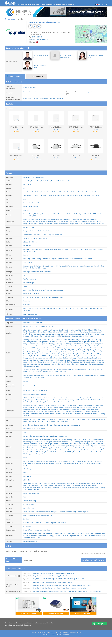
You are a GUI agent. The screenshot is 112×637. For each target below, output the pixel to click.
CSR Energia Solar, (42, 344)
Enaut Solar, (81, 344)
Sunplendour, (52, 372)
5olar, (25, 440)
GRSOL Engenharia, (63, 348)
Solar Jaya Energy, (58, 425)
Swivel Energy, (60, 452)
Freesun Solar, (70, 346)
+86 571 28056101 (37, 37)
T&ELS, (67, 452)
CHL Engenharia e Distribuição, (33, 272)
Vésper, (101, 364)
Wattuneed (27, 184)
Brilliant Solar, (28, 436)
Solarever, (100, 249)
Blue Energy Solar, (29, 342)
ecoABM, (32, 266)
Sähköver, (36, 394)
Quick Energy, (34, 336)
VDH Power (88, 259)
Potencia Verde (28, 476)
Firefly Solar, (52, 370)
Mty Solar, (94, 446)
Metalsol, (79, 352)
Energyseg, (40, 346)
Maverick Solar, (77, 370)
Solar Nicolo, (44, 297)
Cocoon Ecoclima (28, 227)
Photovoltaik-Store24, (80, 221)
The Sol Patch (27, 262)
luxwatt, (45, 410)
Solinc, (98, 444)
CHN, (89, 440)
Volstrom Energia (33, 366)
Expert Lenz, (32, 330)
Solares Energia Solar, (89, 358)
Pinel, (101, 400)
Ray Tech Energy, (36, 356)
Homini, (93, 444)
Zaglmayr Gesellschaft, (72, 336)
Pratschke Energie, (29, 412)
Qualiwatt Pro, (28, 216)
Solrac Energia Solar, (30, 362)
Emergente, (52, 375)
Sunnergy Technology (56, 297)
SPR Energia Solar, (74, 362)
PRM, (99, 354)
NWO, (25, 463)
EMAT (25, 199)
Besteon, (26, 266)
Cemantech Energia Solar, (81, 342)
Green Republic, (78, 444)
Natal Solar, (38, 354)
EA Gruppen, (85, 220)
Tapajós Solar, (56, 364)
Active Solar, (38, 340)
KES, (35, 334)
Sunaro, (95, 414)
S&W (24, 432)
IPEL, (69, 350)
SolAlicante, (62, 512)
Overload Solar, (82, 354)
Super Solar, (27, 203)
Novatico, (75, 266)
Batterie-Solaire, (28, 214)
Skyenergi (26, 305)
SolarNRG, (52, 463)
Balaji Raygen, (41, 419)
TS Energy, (102, 488)
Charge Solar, (43, 195)
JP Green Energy (28, 283)
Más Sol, (88, 446)
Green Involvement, (65, 461)
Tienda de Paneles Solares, (87, 452)
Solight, (73, 360)
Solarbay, (45, 450)
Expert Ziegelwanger (86, 336)
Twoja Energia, (28, 490)
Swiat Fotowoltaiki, (33, 486)
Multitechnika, (92, 486)
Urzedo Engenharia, (81, 364)
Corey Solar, (35, 249)
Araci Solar (102, 553)
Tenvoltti (43, 394)
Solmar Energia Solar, (97, 360)
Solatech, (34, 402)
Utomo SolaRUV (43, 238)
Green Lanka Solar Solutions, (32, 515)
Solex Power (95, 195)
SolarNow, (49, 336)
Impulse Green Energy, (44, 235)
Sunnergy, (29, 251)
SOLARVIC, (58, 181)
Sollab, (70, 488)
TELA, (63, 336)
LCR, (25, 508)
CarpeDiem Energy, (53, 220)
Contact (70, 632)
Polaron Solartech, (88, 370)
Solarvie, (65, 181)
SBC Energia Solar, (91, 356)
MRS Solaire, (61, 400)
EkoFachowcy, (71, 484)
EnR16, (89, 398)
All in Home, (51, 440)
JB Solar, (44, 259)
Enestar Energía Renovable (32, 386)
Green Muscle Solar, (73, 534)
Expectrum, (39, 444)
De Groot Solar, (28, 461)
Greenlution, (40, 408)
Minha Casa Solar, (65, 192)
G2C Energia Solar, (37, 348)
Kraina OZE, (69, 486)
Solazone (50, 326)
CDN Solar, (35, 195)
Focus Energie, (48, 444)
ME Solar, (39, 221)
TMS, (71, 452)
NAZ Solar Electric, (29, 536)
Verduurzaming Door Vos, (88, 463)
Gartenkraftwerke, (29, 408)
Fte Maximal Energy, (71, 408)
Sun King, (42, 452)
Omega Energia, (63, 354)
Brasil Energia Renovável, (43, 342)
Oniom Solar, (72, 354)
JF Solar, (33, 177)
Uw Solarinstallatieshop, (77, 259)
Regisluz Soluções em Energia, (59, 356)
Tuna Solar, (99, 452)
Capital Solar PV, (28, 326)
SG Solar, (39, 463)
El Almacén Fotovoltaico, (51, 290)
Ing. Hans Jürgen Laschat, (94, 332)
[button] (97, 4)
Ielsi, (102, 444)
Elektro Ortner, (38, 332)
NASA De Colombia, (88, 375)
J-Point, (56, 266)
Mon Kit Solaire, (69, 214)
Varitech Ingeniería (83, 512)
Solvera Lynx (31, 508)
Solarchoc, (45, 214)
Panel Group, (39, 448)
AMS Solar (26, 480)
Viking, (25, 366)
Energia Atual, (90, 344)
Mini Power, (65, 221)
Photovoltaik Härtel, (79, 410)
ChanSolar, (80, 406)
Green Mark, (43, 486)
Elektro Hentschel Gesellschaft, (77, 330)
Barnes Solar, (27, 534)
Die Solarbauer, (79, 414)
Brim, (63, 440)
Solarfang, (87, 412)
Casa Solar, (77, 440)
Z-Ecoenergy (42, 268)
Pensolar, (42, 436)
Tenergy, (76, 452)
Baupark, (38, 220)
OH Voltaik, (69, 334)
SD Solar (35, 216)
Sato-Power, (36, 297)
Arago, (25, 484)
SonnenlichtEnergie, (67, 224)
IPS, (70, 370)
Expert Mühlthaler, (59, 334)
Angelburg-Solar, (42, 406)
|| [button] (103, 4)
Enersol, (96, 442)
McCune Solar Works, (54, 308)
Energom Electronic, (30, 231)
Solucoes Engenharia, (44, 362)
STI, (24, 251)
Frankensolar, (74, 195)
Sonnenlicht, (57, 336)
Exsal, (31, 242)
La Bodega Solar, (63, 249)
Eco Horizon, (27, 429)
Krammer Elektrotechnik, (45, 334)
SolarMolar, (27, 406)
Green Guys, (54, 461)
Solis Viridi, (79, 360)
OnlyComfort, (28, 488)
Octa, (57, 410)
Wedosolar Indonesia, (30, 238)
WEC (24, 275)
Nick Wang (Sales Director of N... (65, 57)
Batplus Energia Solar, (41, 375)
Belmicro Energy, (46, 192)
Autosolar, (31, 290)
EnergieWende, (72, 344)
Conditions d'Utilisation (38, 632)
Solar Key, (65, 259)
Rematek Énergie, (85, 195)
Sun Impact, (82, 488)
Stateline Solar (35, 538)
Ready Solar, (27, 372)
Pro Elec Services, (93, 400)
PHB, (73, 192)
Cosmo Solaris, (37, 534)
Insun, (63, 486)
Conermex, (27, 249)
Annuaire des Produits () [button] (28, 4)
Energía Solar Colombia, (69, 375)
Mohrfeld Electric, (99, 534)
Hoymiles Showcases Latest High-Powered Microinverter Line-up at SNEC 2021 (58, 579)
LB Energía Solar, (73, 446)
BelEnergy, (55, 192)
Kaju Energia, (91, 350)
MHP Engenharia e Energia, (91, 352)
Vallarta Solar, (35, 454)
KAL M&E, (36, 436)
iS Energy (36, 242)
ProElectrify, (40, 412)
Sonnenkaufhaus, (68, 414)
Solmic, (97, 375)
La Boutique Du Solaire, (49, 400)
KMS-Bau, (38, 410)
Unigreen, (53, 523)
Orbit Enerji (27, 526)
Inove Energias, (37, 350)
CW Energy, (52, 344)
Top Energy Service (64, 402)
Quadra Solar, (98, 370)
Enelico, (58, 375)
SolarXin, (54, 421)
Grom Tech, (57, 486)
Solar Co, (39, 450)
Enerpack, (83, 398)
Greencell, (34, 390)
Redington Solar (57, 235)
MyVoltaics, (51, 410)
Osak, (30, 463)
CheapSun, (27, 177)
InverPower (27, 246)
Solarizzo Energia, (29, 360)
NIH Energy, (50, 536)
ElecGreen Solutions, (63, 195)
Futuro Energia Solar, (82, 346)
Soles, (41, 249)
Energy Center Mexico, (45, 446)
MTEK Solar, (31, 354)
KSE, (34, 221)
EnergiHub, (34, 425)
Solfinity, (32, 268)
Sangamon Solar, (74, 536)
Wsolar (61, 290)
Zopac (25, 465)
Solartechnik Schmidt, (37, 414)
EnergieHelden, (96, 484)
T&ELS (35, 251)
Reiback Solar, (73, 356)
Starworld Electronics (38, 203)
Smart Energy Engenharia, (37, 358)
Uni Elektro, (87, 224)
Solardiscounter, (65, 220)
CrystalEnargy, (51, 419)
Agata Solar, (47, 340)
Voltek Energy (64, 436)
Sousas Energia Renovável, (59, 362)
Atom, (30, 484)
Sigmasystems (42, 390)
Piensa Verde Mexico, (58, 448)
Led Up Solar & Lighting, (80, 461)
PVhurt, (26, 268)
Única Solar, (71, 364)
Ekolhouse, (39, 266)
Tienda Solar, (91, 450)
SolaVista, (58, 360)
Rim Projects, (46, 421)
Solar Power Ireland (38, 429)
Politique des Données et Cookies (56, 632)
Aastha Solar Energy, (30, 235)
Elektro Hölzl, (92, 330)
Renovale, (81, 356)
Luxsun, (82, 446)
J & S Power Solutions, (98, 419)
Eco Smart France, (60, 398)
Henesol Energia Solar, (77, 348)
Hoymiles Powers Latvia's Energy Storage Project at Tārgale (52, 582)
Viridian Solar (61, 372)
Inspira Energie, (28, 400)
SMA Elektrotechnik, (50, 412)
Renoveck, (93, 448)
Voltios (42, 454)
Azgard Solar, (44, 370)
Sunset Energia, (32, 364)
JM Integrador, (82, 350)
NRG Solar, (31, 448)
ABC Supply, (27, 308)
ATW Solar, (27, 425)
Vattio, (67, 442)
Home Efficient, (28, 530)
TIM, (36, 268)
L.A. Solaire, (37, 400)
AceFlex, (34, 406)
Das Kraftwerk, (41, 330)
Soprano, (89, 192)
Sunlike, (96, 488)
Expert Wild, (58, 332)
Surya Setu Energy (62, 421)
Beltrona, (44, 220)
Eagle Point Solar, (61, 534)
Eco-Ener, (73, 442)
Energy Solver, (31, 346)
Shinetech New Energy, (36, 224)
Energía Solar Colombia (30, 207)
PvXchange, (92, 221)
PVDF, (95, 214)
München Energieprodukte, (51, 221)
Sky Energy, (41, 402)
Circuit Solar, (52, 195)
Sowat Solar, (54, 402)
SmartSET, (49, 358)
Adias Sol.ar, (27, 192)
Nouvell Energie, (70, 400)
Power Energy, (70, 448)
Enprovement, (28, 221)
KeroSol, (98, 350)
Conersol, (51, 398)
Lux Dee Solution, (29, 523)
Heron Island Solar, (63, 370)
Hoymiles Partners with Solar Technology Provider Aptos (51, 576)
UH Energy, (27, 454)
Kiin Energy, (64, 446)
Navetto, (59, 259)
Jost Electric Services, (85, 408)
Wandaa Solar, (95, 224)
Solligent (26, 210)
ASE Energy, (38, 214)
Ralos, (31, 394)
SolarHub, (52, 450)
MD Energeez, (51, 259)
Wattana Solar (61, 523)
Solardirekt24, (48, 224)
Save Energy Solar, (82, 249)
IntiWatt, (26, 323)
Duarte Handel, (76, 220)
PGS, (56, 536)
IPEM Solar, (54, 249)
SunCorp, (96, 362)
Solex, (85, 450)
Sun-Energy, (69, 440)
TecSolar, (64, 364)
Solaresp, (99, 358)
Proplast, (101, 266)
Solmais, (83, 192)
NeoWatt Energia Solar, (50, 354)
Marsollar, (72, 352)
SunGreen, (89, 488)
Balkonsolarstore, (29, 220)
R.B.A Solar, (27, 402)
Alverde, (36, 440)
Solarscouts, (57, 224)
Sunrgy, (102, 308)
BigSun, (101, 340)
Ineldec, (79, 375)
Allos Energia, (63, 340)
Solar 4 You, (61, 412)
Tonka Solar (40, 177)
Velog (25, 286)
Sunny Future (42, 377)
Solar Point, (64, 488)
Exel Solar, (46, 249)
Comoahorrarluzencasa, (43, 512)
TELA (69, 181)
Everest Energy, (71, 419)
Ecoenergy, (59, 344)
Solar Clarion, (31, 450)
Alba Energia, (55, 340)
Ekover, (45, 266)
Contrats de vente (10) (12, 585)
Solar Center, (92, 249)
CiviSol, (90, 214)
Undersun (36, 490)
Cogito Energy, (43, 484)
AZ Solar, (26, 242)
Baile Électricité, (36, 398)
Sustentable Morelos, (58, 442)
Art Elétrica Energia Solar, (76, 340)
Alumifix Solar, (36, 192)
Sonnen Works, (100, 450)
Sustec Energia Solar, (44, 364)
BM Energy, (27, 259)
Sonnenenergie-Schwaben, (53, 414)
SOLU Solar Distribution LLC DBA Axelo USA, (85, 308)
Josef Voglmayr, (28, 334)
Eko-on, (64, 484)
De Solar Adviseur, (40, 461)
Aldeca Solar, (43, 440)
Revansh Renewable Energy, (32, 421)
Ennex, (48, 461)
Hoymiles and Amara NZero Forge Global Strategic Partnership (53, 573)
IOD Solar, (64, 350)
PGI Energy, (72, 249)
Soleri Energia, (66, 360)
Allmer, (25, 330)
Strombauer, (78, 224)
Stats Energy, (59, 463)
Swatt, (96, 266)
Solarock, (79, 450)
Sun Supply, (34, 377)
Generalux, (56, 444)
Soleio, (47, 402)
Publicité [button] (71, 4)
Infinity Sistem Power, (30, 446)
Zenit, (35, 488)
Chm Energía (27, 469)
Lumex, (90, 461)
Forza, (64, 346)
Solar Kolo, (56, 488)
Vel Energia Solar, (93, 364)
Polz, (53, 181)
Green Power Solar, (66, 444)
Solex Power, (43, 372)
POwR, (99, 214)
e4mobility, (27, 181)
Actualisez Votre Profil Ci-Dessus (93, 560)
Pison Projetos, (92, 354)
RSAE (25, 473)
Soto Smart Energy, (29, 452)
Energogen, (27, 390)
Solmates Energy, (71, 512)
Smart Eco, (40, 488)
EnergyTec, (54, 512)
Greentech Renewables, (39, 308)
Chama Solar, (94, 342)
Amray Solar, (27, 195)
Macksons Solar (47, 515)
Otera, (34, 463)
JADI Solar (26, 519)
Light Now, (77, 486)
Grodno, (51, 266)
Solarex (25, 255)
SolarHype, (42, 336)
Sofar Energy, (48, 488)
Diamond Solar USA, (48, 534)
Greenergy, (87, 444)
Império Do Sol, (90, 348)
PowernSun (27, 301)
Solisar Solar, (99, 406)
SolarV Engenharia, (41, 360)
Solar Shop (47, 272)
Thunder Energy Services (42, 530)
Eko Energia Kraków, (54, 484)
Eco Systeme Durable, (73, 398)
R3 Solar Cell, (27, 297)
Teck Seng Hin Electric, (53, 436)
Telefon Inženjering (29, 279)
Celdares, (84, 440)
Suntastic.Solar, (46, 181)
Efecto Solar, (39, 290)
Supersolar (36, 294)
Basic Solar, (93, 220)
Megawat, (62, 266)
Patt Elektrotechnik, (65, 410)
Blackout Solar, (36, 181)
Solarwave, (51, 360)
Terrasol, (26, 416)
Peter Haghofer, (78, 334)
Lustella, (30, 440)
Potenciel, (84, 400)
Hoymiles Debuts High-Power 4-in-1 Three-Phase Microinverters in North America (59, 588)
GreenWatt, (53, 348)
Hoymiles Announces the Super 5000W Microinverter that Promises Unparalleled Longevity (62, 585)
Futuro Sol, (93, 346)
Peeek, (71, 221)
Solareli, (79, 358)
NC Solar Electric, (40, 536)
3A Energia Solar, (28, 340)
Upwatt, (51, 214)
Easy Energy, (47, 442)
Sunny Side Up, (50, 452)
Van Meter (26, 310)
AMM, (25, 290)
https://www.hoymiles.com (40, 39)
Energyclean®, (89, 442)
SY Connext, (46, 523)
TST (30, 416)
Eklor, (56, 214)
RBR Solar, (45, 356)
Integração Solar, (55, 350)
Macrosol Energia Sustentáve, (59, 352)
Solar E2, (62, 358)
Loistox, (26, 394)
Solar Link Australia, (40, 326)
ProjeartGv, (27, 356)
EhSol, (65, 344)
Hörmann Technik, (80, 332)
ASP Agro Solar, (90, 340)
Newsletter (77, 632)
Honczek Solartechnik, (57, 408)
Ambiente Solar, (28, 375)
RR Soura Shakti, (63, 536)
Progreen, (86, 448)
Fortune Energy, (36, 259)
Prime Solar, (79, 448)
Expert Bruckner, (68, 332)
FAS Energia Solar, (56, 346)
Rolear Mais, (27, 493)
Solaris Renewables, (61, 450)
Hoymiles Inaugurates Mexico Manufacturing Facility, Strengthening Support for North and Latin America (67, 592)
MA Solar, (46, 352)
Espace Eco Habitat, (98, 398)
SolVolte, (75, 488)
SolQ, (82, 536)
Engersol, (47, 346)
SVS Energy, (101, 414)
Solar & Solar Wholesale (44, 231)
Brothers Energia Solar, (59, 342)
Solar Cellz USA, (66, 308)
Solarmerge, (72, 450)
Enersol (25, 188)
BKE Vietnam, (27, 314)
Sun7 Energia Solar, (86, 362)
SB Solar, (78, 192)
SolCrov (25, 381)
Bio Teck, (45, 398)
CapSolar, (70, 342)
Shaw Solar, (35, 372)
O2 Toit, (78, 400)
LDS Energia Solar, (37, 352)
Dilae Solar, (39, 442)
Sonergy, (67, 425)
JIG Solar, (74, 350)
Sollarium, (86, 360)
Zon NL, (99, 463)
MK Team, (68, 266)
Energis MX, (80, 442)
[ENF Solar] (10, 3)
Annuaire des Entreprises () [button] (53, 4)
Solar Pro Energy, (71, 358)
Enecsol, (61, 214)
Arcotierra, (31, 512)
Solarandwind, (28, 294)
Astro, (97, 340)
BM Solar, (58, 440)
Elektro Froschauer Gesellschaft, (56, 330)
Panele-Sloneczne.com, (86, 266)
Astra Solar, (36, 370)
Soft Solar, (55, 358)
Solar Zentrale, (70, 412)
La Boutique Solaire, (81, 214)
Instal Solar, (46, 350)
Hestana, (47, 408)
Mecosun (35, 314)
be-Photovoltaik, (71, 406)
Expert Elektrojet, (48, 332)
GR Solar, (46, 348)
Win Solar (96, 192)
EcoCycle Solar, (61, 419)
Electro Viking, (86, 484)
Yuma (102, 224)
